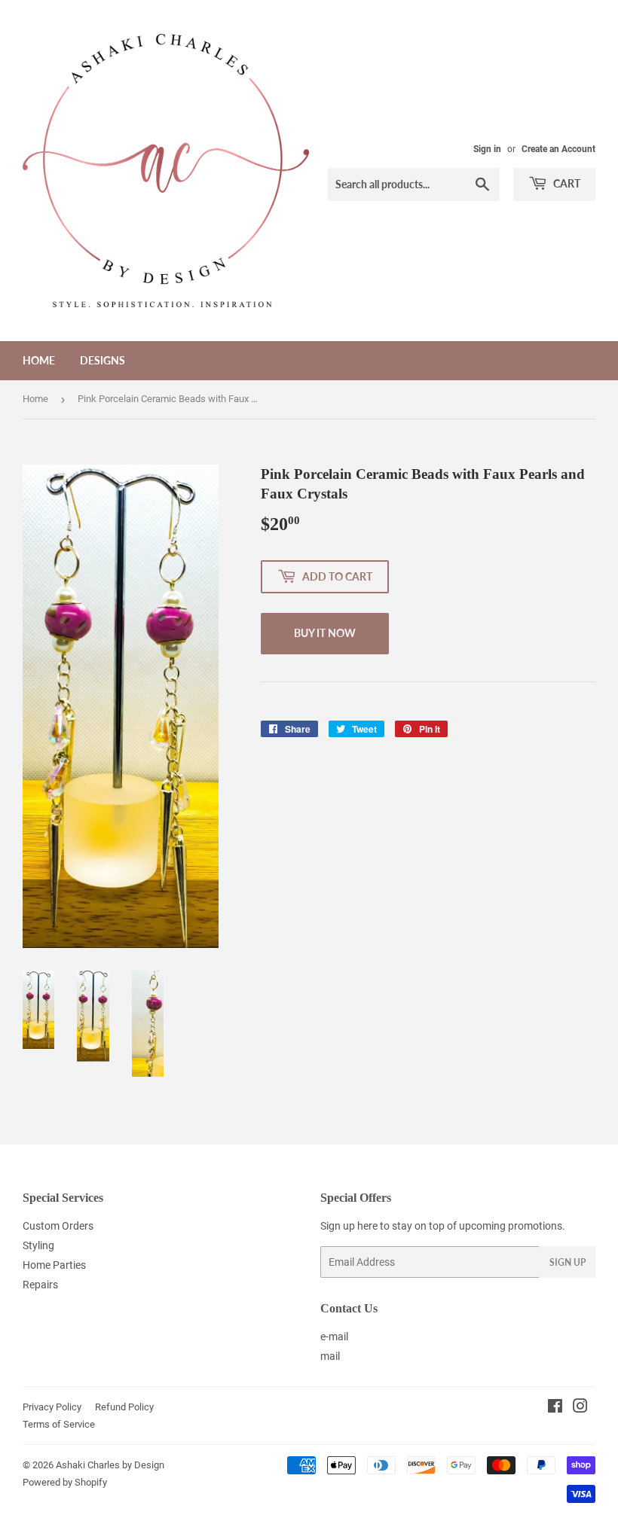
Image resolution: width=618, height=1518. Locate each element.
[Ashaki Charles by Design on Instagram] (580, 1408)
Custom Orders (58, 1226)
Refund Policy (124, 1407)
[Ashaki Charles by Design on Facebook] (555, 1408)
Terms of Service (59, 1424)
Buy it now (325, 632)
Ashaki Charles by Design (110, 1465)
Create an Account (558, 149)
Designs (102, 360)
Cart (565, 183)
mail (330, 1356)
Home (39, 360)
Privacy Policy (52, 1407)
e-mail (334, 1337)
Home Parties (54, 1265)
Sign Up (567, 1262)
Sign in (487, 149)
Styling (38, 1245)
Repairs (40, 1285)
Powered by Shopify (65, 1482)
